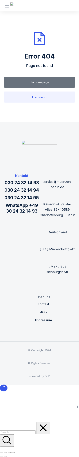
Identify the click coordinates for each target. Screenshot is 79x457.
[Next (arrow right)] (5, 456)
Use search (39, 97)
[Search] (7, 440)
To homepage (39, 82)
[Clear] (43, 428)
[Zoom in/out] (13, 452)
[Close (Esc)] (1, 452)
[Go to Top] (3, 388)
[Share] (5, 452)
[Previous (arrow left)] (1, 456)
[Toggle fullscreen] (9, 452)
